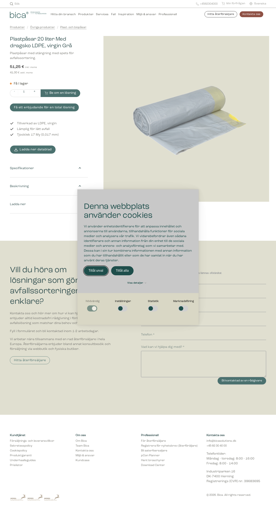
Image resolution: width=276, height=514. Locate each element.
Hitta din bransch (63, 14)
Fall (113, 14)
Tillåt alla (122, 270)
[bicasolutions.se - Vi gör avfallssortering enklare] (28, 14)
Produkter (86, 14)
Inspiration (126, 14)
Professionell (168, 14)
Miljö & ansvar (146, 14)
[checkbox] (92, 306)
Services (102, 14)
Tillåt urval (95, 270)
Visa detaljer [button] (135, 283)
